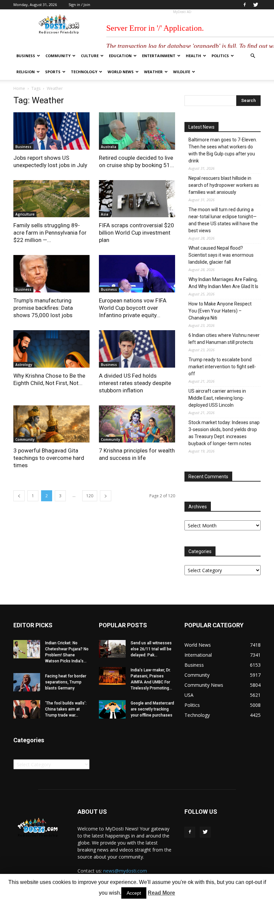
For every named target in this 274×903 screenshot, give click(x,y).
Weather (153, 71)
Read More (161, 893)
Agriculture (24, 214)
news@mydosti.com (125, 871)
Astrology (23, 364)
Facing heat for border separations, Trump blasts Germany (65, 682)
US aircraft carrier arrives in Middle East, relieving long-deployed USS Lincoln (217, 398)
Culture (90, 55)
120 (89, 496)
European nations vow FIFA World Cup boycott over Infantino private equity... (132, 307)
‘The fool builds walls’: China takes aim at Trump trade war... (66, 709)
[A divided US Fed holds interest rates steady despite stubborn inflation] (137, 349)
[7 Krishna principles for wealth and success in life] (137, 424)
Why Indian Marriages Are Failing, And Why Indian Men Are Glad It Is (223, 283)
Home (19, 88)
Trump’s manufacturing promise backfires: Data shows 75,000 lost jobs (43, 307)
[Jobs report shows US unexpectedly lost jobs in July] (51, 131)
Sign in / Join (79, 4)
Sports (52, 71)
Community (58, 55)
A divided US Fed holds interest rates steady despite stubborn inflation (135, 383)
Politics (220, 55)
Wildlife (181, 71)
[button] (253, 56)
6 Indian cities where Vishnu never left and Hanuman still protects (224, 339)
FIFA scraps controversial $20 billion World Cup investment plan (136, 232)
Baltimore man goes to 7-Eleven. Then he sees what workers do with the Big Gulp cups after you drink (222, 150)
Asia (104, 214)
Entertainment (158, 55)
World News (121, 71)
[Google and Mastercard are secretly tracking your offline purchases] (112, 709)
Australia (108, 146)
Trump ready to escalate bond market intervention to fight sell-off (222, 366)
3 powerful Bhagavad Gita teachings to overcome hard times (48, 458)
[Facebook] (245, 4)
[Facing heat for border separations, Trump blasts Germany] (26, 682)
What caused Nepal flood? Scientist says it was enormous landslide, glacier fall (221, 255)
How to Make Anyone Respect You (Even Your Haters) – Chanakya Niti (220, 310)
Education (120, 55)
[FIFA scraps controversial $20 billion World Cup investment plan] (137, 199)
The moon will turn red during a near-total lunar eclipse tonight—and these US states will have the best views (223, 220)
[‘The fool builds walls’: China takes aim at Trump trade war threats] (26, 709)
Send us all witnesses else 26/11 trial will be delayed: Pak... (151, 649)
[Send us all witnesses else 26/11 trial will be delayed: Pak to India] (112, 649)
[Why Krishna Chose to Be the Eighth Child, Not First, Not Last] (51, 349)
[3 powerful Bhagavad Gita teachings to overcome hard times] (51, 424)
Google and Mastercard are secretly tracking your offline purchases (152, 709)
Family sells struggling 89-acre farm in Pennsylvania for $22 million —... (50, 232)
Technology (84, 71)
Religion (25, 71)
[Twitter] (256, 4)
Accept (134, 893)
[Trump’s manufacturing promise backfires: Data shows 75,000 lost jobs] (51, 273)
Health (193, 55)
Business (25, 55)
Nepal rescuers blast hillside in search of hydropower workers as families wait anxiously (223, 185)
